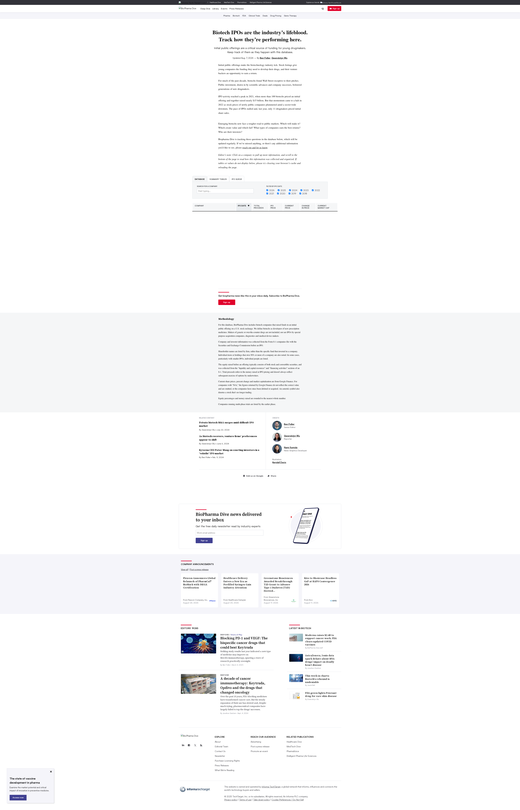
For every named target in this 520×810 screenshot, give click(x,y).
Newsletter (220, 756)
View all (184, 569)
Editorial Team (221, 746)
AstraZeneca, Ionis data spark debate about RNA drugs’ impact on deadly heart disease (319, 660)
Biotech (236, 15)
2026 (271, 190)
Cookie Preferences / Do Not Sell (288, 799)
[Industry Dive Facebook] (189, 745)
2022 (317, 190)
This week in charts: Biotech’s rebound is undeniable (317, 679)
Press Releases (237, 8)
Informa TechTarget (271, 786)
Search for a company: (207, 186)
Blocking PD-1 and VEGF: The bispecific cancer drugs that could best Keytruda (244, 643)
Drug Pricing (275, 15)
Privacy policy (230, 799)
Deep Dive (205, 8)
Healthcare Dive (215, 2)
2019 (293, 193)
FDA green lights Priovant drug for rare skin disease (321, 694)
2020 (282, 193)
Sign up (336, 8)
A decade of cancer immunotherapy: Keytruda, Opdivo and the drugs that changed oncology (242, 685)
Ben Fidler (265, 58)
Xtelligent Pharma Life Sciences (261, 2)
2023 (306, 190)
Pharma (226, 15)
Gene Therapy (290, 15)
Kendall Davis (279, 462)
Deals (265, 15)
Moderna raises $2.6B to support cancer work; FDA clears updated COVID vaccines (321, 639)
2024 (294, 190)
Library (215, 8)
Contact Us (220, 751)
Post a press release (199, 569)
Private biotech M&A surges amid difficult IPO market (226, 424)
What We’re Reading (224, 770)
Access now (18, 797)
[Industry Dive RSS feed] (201, 745)
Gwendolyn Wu (279, 58)
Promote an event (259, 751)
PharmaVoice (241, 2)
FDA (244, 15)
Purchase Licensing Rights (227, 760)
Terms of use (245, 799)
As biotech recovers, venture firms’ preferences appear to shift (228, 437)
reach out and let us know (254, 147)
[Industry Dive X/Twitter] (195, 745)
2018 (304, 193)
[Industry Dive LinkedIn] (183, 745)
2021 (271, 193)
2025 (283, 190)
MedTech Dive (229, 2)
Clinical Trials (254, 15)
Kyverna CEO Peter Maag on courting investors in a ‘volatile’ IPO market (229, 451)
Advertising (256, 741)
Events (224, 8)
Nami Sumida (290, 447)
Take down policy (261, 799)
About (218, 741)
